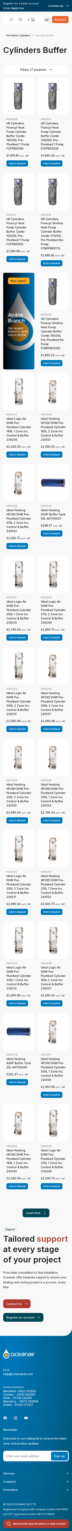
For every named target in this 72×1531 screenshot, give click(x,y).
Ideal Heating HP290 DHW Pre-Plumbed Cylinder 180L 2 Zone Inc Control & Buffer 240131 (53, 429)
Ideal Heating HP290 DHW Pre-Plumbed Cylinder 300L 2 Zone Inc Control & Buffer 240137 (53, 703)
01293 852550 (26, 1394)
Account (60, 19)
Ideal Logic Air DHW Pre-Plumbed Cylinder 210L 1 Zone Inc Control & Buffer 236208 (53, 1161)
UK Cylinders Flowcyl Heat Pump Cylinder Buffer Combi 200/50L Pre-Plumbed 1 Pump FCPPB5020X (52, 136)
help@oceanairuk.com (18, 1374)
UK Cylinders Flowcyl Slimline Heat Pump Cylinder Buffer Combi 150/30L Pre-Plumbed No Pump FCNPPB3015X (52, 333)
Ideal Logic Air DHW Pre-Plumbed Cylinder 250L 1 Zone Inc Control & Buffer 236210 (18, 612)
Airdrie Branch (16, 318)
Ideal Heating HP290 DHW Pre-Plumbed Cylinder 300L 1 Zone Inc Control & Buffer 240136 (53, 1069)
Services (9, 1473)
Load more (33, 1212)
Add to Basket (17, 163)
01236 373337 (24, 1404)
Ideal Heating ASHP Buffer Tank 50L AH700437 (53, 514)
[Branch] (46, 19)
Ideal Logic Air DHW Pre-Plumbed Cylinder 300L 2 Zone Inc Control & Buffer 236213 (18, 703)
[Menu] (11, 19)
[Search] (20, 19)
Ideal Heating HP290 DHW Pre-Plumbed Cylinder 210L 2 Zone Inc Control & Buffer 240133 (18, 520)
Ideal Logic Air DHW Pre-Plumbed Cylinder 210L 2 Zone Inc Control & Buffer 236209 (53, 612)
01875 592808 (28, 1401)
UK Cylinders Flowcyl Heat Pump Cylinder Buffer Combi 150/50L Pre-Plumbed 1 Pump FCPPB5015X (17, 231)
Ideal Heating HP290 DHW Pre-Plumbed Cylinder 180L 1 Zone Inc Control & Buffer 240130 (18, 1161)
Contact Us (14, 1304)
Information (10, 1489)
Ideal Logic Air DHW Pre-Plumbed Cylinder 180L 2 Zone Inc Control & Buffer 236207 (53, 978)
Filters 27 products (33, 69)
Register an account (20, 1317)
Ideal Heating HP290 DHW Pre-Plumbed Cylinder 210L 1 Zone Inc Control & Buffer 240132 (53, 886)
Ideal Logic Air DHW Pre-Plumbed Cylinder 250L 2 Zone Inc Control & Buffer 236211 (18, 886)
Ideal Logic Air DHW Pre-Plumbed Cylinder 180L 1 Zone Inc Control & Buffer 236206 (18, 429)
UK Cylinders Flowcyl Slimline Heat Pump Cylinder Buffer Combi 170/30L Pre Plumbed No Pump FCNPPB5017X (52, 233)
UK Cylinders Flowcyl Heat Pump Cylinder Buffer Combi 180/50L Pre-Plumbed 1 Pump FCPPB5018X (17, 136)
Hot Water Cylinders (18, 35)
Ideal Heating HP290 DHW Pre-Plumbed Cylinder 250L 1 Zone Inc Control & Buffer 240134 (53, 795)
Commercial (55, 5)
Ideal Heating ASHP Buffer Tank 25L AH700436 (18, 1063)
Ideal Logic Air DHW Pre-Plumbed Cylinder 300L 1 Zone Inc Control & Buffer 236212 (18, 978)
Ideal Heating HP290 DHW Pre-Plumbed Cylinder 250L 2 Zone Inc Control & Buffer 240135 (18, 795)
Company (9, 1481)
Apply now (17, 8)
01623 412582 (27, 1391)
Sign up (59, 1456)
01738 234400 (22, 1398)
